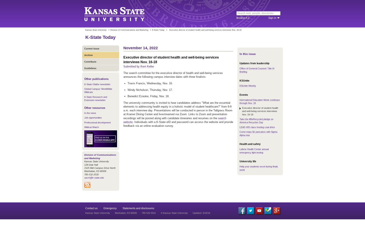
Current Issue (91, 48)
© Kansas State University (174, 213)
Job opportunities (93, 117)
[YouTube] (259, 210)
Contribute (90, 61)
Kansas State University (119, 13)
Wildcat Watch (91, 127)
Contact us (91, 208)
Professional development (97, 122)
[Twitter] (250, 210)
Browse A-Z (242, 17)
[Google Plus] (276, 210)
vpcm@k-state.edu (94, 177)
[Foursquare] (267, 210)
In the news (90, 113)
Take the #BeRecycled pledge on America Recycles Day (256, 121)
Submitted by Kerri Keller (138, 66)
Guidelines (90, 68)
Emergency (110, 208)
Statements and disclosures (138, 208)
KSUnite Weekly (248, 86)
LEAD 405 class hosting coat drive (257, 127)
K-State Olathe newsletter (97, 84)
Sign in (272, 17)
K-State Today (158, 30)
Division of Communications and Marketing (129, 30)
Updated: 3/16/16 (201, 213)
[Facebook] (241, 210)
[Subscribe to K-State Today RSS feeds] (87, 187)
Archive (88, 55)
